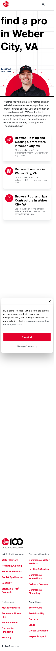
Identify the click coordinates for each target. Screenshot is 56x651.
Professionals (8, 602)
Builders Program (38, 584)
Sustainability (36, 613)
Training (6, 637)
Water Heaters (10, 560)
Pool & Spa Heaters (12, 577)
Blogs (32, 624)
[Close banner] (50, 301)
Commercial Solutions (39, 554)
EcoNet (7, 582)
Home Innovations (12, 571)
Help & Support (37, 636)
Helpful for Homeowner (13, 554)
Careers (33, 619)
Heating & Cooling (12, 565)
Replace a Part (10, 622)
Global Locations (38, 630)
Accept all (27, 337)
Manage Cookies (25, 346)
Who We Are (35, 607)
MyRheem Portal (11, 607)
